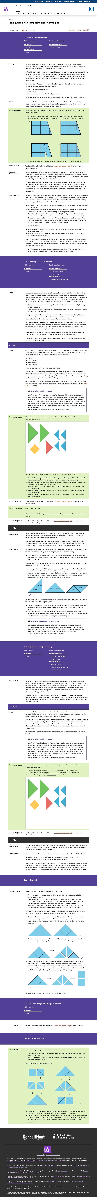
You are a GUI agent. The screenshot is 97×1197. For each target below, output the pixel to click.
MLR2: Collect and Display (58, 271)
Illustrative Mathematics (49, 1165)
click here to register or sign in (63, 166)
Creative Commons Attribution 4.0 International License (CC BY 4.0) (45, 1160)
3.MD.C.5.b (29, 47)
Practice (33, 30)
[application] (59, 447)
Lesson (24, 30)
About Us (49, 1)
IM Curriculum (39, 1)
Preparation (13, 30)
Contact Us (58, 1)
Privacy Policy (41, 1155)
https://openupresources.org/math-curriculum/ (20, 1162)
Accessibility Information (53, 1155)
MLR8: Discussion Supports (58, 656)
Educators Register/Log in (84, 1)
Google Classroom (69, 1)
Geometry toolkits (56, 664)
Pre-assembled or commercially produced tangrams (59, 280)
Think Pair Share (55, 47)
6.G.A (27, 52)
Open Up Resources (61, 1171)
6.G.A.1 (28, 271)
